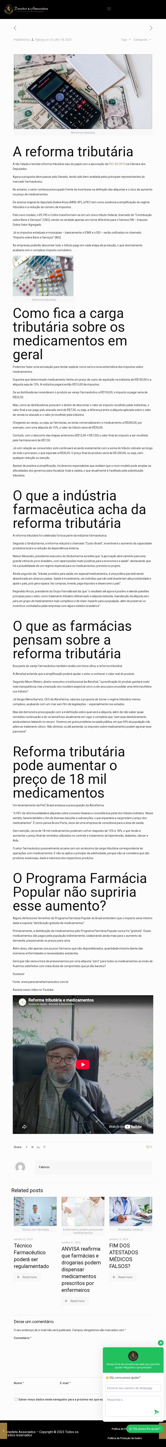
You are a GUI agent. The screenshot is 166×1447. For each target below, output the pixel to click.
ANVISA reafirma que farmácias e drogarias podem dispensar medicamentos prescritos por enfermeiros (81, 1269)
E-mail (65, 1383)
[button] (109, 8)
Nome (19, 1383)
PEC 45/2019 (117, 164)
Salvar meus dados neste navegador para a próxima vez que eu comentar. (67, 1399)
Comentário (23, 1338)
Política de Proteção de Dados (125, 1438)
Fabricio (40, 39)
